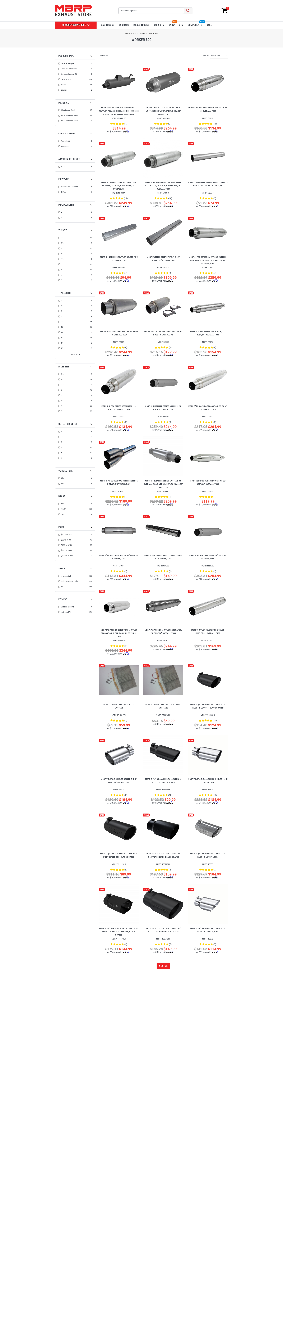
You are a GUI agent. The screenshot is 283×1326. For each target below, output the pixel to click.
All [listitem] (62, 587)
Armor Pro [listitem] (65, 146)
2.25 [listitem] (63, 374)
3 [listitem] (61, 390)
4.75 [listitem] (63, 259)
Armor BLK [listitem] (65, 141)
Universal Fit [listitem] (66, 612)
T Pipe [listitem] (63, 192)
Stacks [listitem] (64, 90)
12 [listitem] (62, 338)
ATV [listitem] (62, 478)
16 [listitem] (62, 348)
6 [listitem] (61, 270)
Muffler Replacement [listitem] (69, 187)
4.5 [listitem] (62, 254)
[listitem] (75, 534)
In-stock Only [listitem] (66, 576)
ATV (181, 25)
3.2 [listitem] (62, 395)
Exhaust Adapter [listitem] (67, 63)
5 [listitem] (61, 218)
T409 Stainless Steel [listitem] (69, 121)
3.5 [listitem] (62, 238)
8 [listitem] (61, 280)
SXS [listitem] (62, 484)
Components (195, 25)
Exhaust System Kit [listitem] (69, 74)
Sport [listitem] (63, 167)
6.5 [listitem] (62, 306)
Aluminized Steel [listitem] (68, 110)
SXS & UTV (158, 25)
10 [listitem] (62, 327)
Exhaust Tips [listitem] (66, 79)
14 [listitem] (62, 343)
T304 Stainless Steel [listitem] (69, 115)
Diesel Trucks (141, 25)
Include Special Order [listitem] (69, 581)
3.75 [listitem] (63, 243)
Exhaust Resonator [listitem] (69, 69)
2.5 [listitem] (62, 379)
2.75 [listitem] (63, 385)
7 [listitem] (61, 275)
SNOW (172, 25)
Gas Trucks (107, 25)
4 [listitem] (61, 212)
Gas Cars (124, 25)
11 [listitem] (62, 332)
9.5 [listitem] (62, 322)
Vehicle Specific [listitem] (67, 607)
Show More (75, 354)
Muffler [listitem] (63, 85)
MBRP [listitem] (63, 509)
